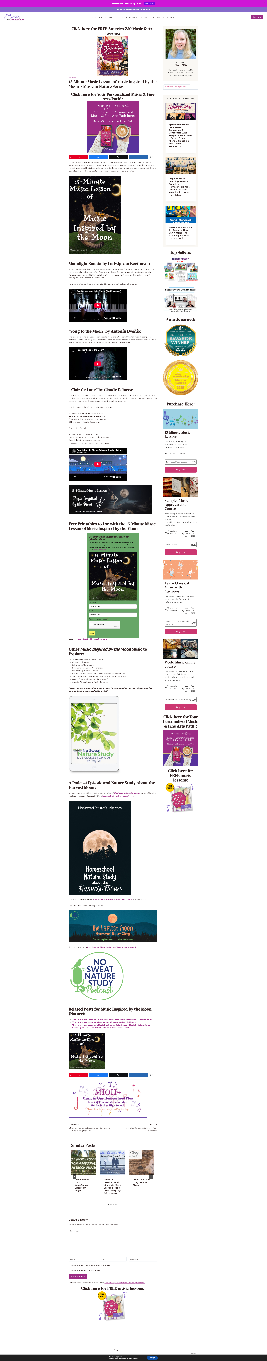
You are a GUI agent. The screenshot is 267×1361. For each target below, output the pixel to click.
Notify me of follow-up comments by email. (90, 1265)
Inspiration (158, 17)
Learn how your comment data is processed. (125, 1283)
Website (134, 1259)
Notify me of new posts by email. (85, 1270)
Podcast (171, 17)
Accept (152, 1358)
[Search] (194, 87)
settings (135, 1359)
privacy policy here (100, 549)
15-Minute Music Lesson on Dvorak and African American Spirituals (104, 1022)
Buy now (180, 469)
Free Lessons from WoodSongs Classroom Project (82, 1185)
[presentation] (83, 1162)
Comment (75, 1231)
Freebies (145, 17)
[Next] (151, 1176)
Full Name (92, 603)
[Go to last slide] (74, 1176)
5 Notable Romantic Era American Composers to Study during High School (89, 1127)
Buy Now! (257, 17)
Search (117, 1350)
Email (91, 611)
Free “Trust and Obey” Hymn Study (141, 1182)
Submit (92, 633)
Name (73, 1259)
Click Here (145, 9)
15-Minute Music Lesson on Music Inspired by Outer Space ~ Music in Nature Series (111, 1025)
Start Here (97, 17)
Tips (121, 17)
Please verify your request (98, 619)
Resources (110, 17)
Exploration (132, 17)
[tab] (108, 1204)
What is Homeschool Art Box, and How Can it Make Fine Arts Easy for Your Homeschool (180, 233)
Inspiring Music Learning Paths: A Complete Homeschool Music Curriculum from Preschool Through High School (179, 186)
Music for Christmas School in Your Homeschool (141, 1127)
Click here (81, 29)
